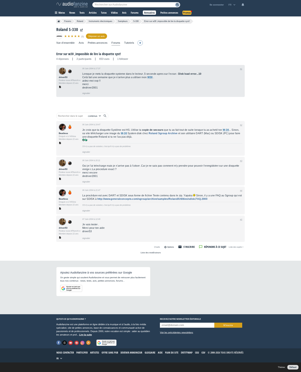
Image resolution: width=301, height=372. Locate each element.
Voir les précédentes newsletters (176, 332)
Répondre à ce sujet (215, 247)
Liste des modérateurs (151, 253)
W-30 (226, 130)
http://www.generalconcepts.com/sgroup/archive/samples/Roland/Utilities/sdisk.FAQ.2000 (152, 199)
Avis (81, 42)
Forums (67, 21)
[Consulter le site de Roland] (81, 30)
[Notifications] (243, 5)
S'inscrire (189, 247)
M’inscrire (228, 325)
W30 (150, 77)
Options (170, 247)
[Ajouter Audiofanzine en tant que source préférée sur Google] (71, 288)
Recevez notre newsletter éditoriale (180, 319)
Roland (80, 21)
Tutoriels (129, 42)
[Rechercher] (105, 116)
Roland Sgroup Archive (163, 133)
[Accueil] (59, 21)
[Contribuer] (140, 42)
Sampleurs (123, 21)
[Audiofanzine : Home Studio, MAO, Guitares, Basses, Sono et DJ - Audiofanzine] (72, 5)
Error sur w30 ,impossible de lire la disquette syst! (88, 54)
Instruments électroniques (100, 21)
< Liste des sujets (236, 247)
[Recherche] (177, 5)
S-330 (136, 21)
